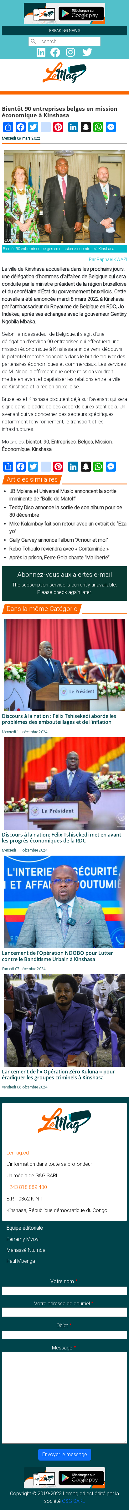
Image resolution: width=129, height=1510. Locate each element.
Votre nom (62, 1281)
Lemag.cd (18, 1153)
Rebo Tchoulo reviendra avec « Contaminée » (59, 549)
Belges (85, 442)
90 (46, 442)
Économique (16, 449)
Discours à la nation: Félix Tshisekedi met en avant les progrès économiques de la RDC (61, 837)
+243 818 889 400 (27, 1187)
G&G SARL (73, 1501)
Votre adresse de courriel (62, 1304)
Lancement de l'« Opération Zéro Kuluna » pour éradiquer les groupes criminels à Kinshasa (58, 1074)
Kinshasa (42, 449)
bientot (33, 442)
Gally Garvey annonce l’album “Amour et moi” (58, 540)
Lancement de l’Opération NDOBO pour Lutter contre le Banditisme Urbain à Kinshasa (57, 956)
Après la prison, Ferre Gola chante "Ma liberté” (59, 557)
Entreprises (63, 442)
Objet (62, 1325)
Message (62, 1348)
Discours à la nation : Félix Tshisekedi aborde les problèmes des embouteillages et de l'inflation (59, 719)
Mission (103, 442)
